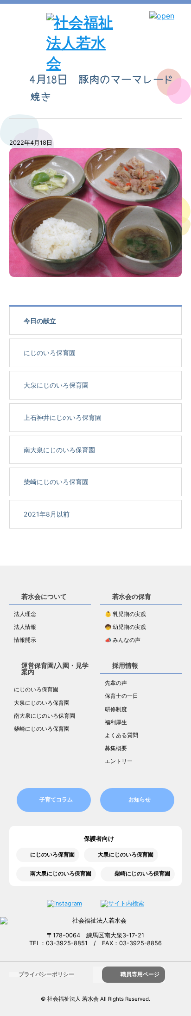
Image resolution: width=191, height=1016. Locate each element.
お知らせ (139, 799)
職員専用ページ (140, 974)
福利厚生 (116, 722)
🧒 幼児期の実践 (125, 627)
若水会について (44, 596)
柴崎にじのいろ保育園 (56, 482)
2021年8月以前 (47, 514)
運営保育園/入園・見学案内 (55, 668)
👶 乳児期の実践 (125, 614)
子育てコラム (56, 799)
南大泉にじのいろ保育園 (59, 450)
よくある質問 (121, 735)
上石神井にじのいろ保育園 (63, 417)
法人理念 (25, 614)
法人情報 (25, 627)
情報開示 (25, 640)
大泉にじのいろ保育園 (56, 385)
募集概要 (116, 748)
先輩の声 (116, 683)
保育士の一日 (121, 696)
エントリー (119, 761)
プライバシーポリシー (46, 974)
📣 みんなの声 (122, 640)
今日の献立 (40, 321)
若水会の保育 (131, 596)
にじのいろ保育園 (50, 353)
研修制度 (116, 709)
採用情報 (125, 665)
